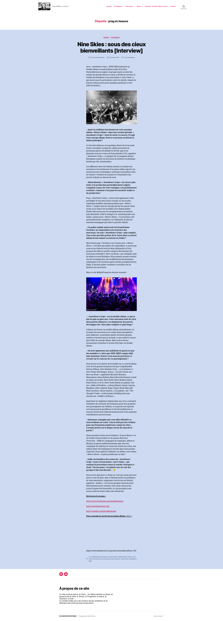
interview (96, 559)
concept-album (113, 557)
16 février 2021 (114, 57)
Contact (173, 6)
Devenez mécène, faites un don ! (156, 6)
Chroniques (118, 6)
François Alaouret (98, 57)
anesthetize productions (99, 557)
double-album (122, 557)
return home (125, 559)
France (106, 37)
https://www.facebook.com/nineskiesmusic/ (104, 501)
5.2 (90, 557)
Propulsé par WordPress (87, 616)
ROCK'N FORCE (71, 616)
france (130, 557)
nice (100, 559)
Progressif (115, 37)
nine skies (106, 559)
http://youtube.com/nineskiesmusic (101, 511)
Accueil (108, 6)
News (139, 6)
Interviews (129, 6)
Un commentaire (129, 57)
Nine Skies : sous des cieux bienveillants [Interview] (111, 47)
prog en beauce (115, 559)
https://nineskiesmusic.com (97, 506)
